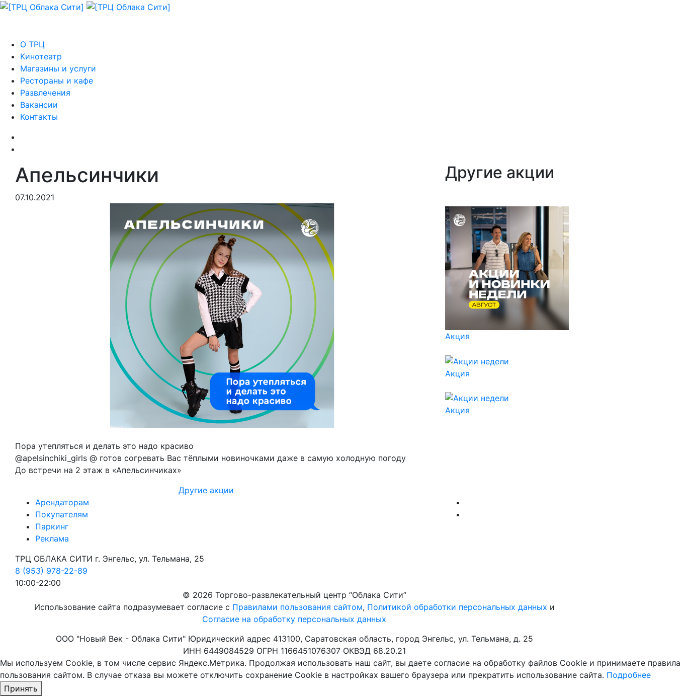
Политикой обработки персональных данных (457, 607)
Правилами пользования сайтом (297, 607)
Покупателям (61, 514)
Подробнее (629, 675)
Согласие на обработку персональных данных (294, 619)
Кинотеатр (41, 56)
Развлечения (45, 93)
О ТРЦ (32, 44)
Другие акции (206, 490)
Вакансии (39, 105)
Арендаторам (62, 502)
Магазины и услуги (58, 68)
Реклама (52, 538)
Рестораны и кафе (56, 80)
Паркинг (51, 526)
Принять (21, 688)
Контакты (39, 117)
